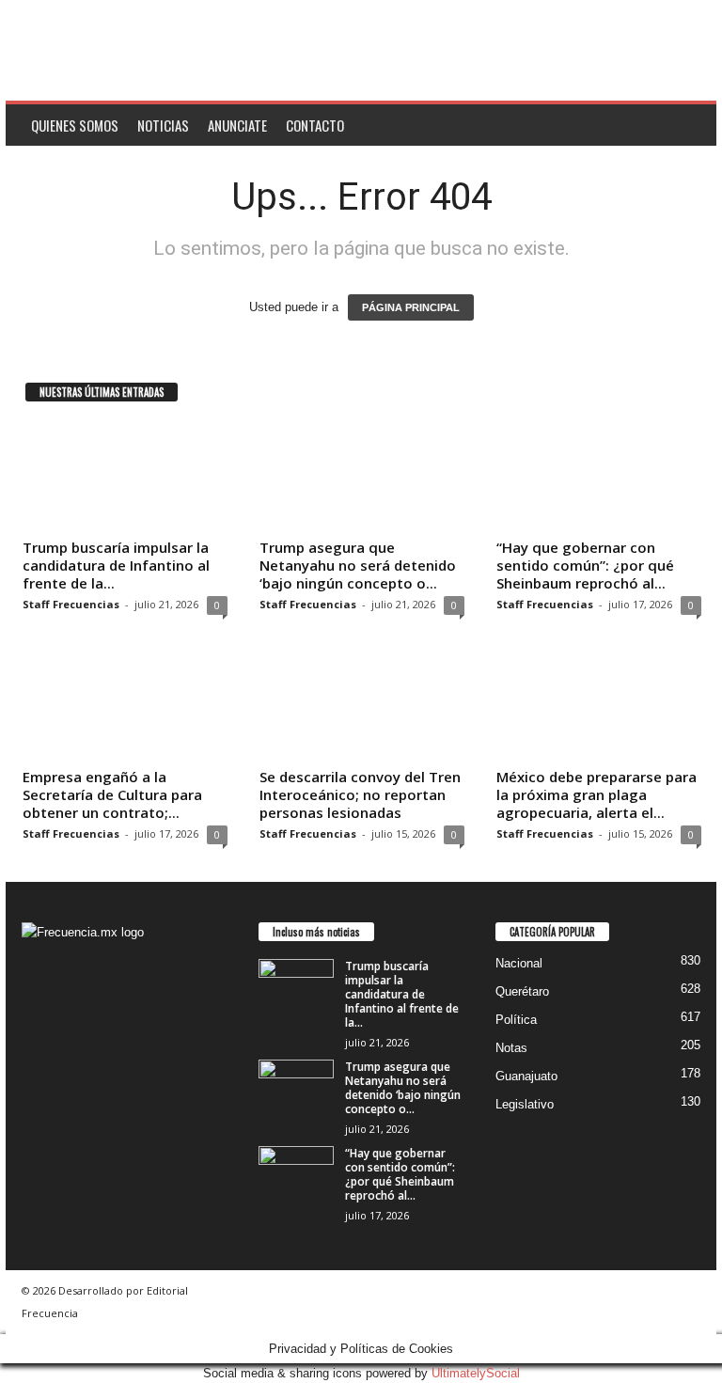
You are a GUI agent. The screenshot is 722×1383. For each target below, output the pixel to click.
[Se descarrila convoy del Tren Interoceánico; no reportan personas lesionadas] (361, 706)
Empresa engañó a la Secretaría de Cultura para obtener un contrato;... (112, 794)
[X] (77, 1060)
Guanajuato (526, 1076)
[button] (688, 125)
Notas (511, 1048)
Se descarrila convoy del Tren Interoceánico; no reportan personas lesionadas (360, 794)
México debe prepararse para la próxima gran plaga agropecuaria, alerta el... (596, 794)
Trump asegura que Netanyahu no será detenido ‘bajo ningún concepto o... (357, 565)
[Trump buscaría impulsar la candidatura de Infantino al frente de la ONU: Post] (125, 476)
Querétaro (522, 991)
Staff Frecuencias (71, 604)
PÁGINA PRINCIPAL (411, 307)
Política (516, 1020)
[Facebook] (41, 1060)
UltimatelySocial (476, 1373)
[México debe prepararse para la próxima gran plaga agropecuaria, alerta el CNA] (598, 706)
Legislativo (524, 1104)
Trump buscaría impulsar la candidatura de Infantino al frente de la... (116, 565)
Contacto (315, 125)
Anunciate (237, 125)
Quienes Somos (74, 125)
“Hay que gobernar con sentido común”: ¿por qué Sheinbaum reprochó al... (585, 565)
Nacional (518, 963)
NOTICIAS (163, 125)
